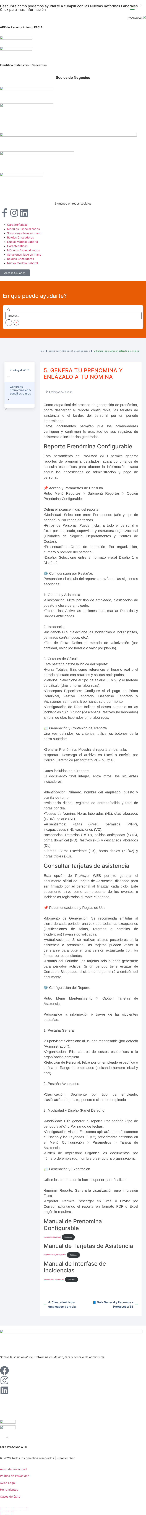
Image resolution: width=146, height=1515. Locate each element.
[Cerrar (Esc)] (24, 1508)
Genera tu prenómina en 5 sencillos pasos (69, 351)
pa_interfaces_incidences (54, 1279)
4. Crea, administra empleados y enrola (62, 1304)
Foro (42, 351)
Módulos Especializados (23, 229)
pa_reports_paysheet (52, 1237)
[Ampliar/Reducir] (3, 1508)
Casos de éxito (10, 1496)
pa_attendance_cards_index (55, 1255)
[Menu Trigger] (132, 8)
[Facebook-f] (4, 212)
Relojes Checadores (20, 237)
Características (17, 224)
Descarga (68, 1237)
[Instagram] (14, 212)
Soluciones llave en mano (24, 233)
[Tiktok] (33, 212)
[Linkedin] (24, 212)
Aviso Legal (7, 1483)
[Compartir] (17, 1508)
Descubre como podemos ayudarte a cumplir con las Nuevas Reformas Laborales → (71, 8)
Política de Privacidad (14, 1476)
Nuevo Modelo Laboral (22, 241)
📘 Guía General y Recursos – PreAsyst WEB (113, 1304)
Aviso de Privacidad (13, 1469)
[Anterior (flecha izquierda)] (3, 1513)
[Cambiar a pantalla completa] (10, 1508)
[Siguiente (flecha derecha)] (10, 1513)
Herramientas (9, 1489)
